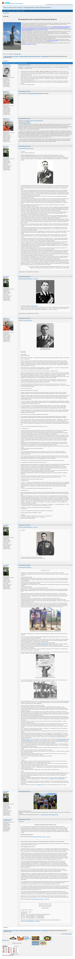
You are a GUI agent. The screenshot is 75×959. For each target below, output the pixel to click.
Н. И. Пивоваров (38, 784)
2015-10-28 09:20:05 (26, 276)
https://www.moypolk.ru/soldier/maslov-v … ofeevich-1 (28, 527)
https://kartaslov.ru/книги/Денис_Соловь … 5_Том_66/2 (40, 836)
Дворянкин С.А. (6, 91)
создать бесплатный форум (67, 933)
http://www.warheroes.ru (33, 93)
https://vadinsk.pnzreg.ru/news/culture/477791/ (49, 814)
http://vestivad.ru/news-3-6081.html (24, 567)
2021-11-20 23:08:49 (26, 565)
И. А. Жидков (33, 778)
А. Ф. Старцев (65, 701)
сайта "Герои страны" (28, 320)
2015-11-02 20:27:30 (26, 318)
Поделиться (20, 64)
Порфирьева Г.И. (6, 64)
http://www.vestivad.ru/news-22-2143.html (25, 148)
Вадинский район (45, 56)
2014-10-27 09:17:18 (26, 118)
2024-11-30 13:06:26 (26, 819)
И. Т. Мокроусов (62, 778)
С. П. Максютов (51, 778)
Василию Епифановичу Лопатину (27, 740)
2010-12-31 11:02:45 (26, 91)
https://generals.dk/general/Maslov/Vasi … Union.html (30, 921)
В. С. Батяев (59, 777)
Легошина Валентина (7, 819)
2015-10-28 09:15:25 (26, 146)
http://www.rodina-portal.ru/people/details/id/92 (35, 120)
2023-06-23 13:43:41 (26, 791)
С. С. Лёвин (44, 739)
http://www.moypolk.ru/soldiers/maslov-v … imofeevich (28, 278)
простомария (6, 146)
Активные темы (6, 12)
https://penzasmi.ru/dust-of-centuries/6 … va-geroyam (39, 899)
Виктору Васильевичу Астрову (63, 739)
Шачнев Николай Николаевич (32, 305)
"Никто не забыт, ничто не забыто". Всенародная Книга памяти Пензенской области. (22, 56)
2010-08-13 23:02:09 (26, 64)
